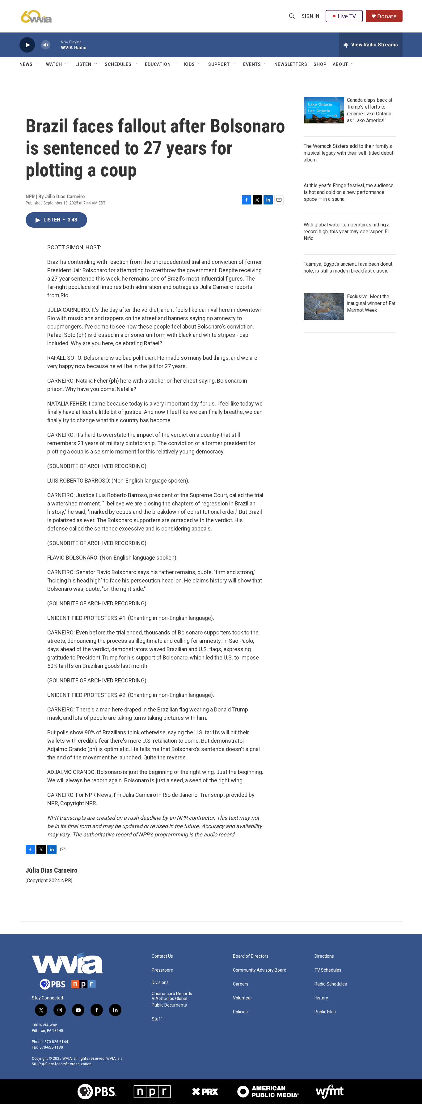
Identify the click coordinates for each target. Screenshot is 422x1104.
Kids (189, 64)
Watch (54, 64)
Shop (320, 64)
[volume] (45, 45)
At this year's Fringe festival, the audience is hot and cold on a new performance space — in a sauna (349, 192)
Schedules (118, 64)
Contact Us (162, 956)
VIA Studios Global (169, 998)
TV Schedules (327, 970)
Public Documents (169, 1005)
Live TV (347, 16)
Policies (240, 1012)
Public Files (325, 1012)
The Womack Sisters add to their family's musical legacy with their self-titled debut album (348, 153)
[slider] (56, 44)
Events (252, 64)
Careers (240, 984)
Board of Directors (250, 956)
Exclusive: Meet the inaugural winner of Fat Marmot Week (371, 303)
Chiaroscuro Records (172, 993)
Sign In (310, 16)
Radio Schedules (330, 984)
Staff (157, 1019)
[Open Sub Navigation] (37, 64)
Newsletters (290, 64)
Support (219, 64)
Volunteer (242, 998)
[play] (27, 45)
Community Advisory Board (259, 970)
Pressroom (162, 970)
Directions (324, 956)
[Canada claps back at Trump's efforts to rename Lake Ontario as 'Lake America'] (324, 110)
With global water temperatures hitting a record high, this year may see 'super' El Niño (347, 231)
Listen (83, 64)
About (340, 64)
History (321, 998)
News (26, 64)
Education (158, 64)
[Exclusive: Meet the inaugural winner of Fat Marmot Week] (324, 306)
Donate (386, 16)
